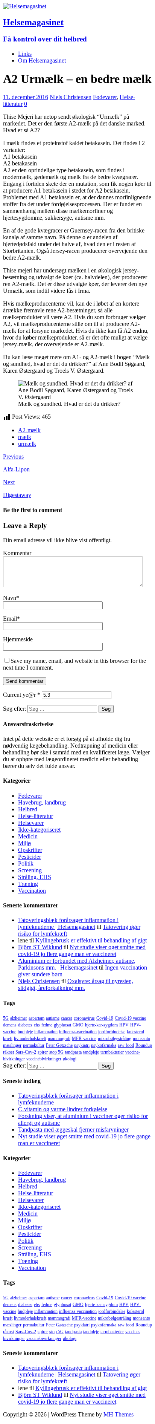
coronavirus (84, 1018)
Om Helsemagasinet (42, 60)
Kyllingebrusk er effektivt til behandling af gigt (91, 940)
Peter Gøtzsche (59, 1045)
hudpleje (25, 1031)
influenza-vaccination (78, 1031)
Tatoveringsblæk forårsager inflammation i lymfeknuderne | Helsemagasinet (68, 923)
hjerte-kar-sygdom (101, 1025)
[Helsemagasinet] (24, 6)
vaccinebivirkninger (43, 1058)
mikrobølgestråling (114, 1038)
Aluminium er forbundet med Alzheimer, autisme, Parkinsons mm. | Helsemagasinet (76, 964)
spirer (43, 1052)
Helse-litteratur (35, 816)
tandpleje (91, 1052)
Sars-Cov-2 (25, 1052)
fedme (46, 1025)
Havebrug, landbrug (42, 802)
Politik (25, 863)
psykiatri (82, 1045)
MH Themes (118, 1414)
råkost (8, 1052)
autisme (52, 1018)
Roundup (143, 1045)
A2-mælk (29, 430)
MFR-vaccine (84, 1038)
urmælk (27, 444)
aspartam (36, 1018)
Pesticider (29, 856)
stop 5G (56, 1052)
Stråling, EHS (34, 877)
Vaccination (32, 890)
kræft (7, 1038)
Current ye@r (21, 694)
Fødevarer (105, 97)
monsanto (141, 1038)
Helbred (27, 809)
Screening (30, 870)
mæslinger (12, 1045)
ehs (37, 1025)
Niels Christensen (70, 97)
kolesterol (135, 1031)
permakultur (33, 1045)
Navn (9, 598)
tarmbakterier (112, 1052)
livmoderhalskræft (30, 1038)
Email (10, 618)
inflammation (46, 1031)
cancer (66, 1018)
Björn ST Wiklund (40, 947)
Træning (28, 884)
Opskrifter (30, 850)
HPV (124, 1025)
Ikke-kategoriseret (39, 829)
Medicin (28, 836)
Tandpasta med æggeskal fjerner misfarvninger (73, 1129)
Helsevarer (31, 823)
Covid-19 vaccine (130, 1018)
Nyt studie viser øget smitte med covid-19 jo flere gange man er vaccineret (82, 950)
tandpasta (73, 1052)
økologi (69, 1058)
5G (6, 1018)
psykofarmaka (103, 1045)
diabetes (25, 1025)
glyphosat (62, 1025)
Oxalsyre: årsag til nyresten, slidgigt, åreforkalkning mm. (75, 984)
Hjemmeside (18, 639)
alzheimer (18, 1018)
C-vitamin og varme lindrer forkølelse (62, 1109)
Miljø (24, 843)
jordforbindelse (111, 1031)
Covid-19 (104, 1018)
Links (25, 53)
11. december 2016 (25, 97)
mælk (24, 437)
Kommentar (17, 553)
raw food (126, 1045)
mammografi (59, 1038)
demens (10, 1025)
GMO (78, 1025)
